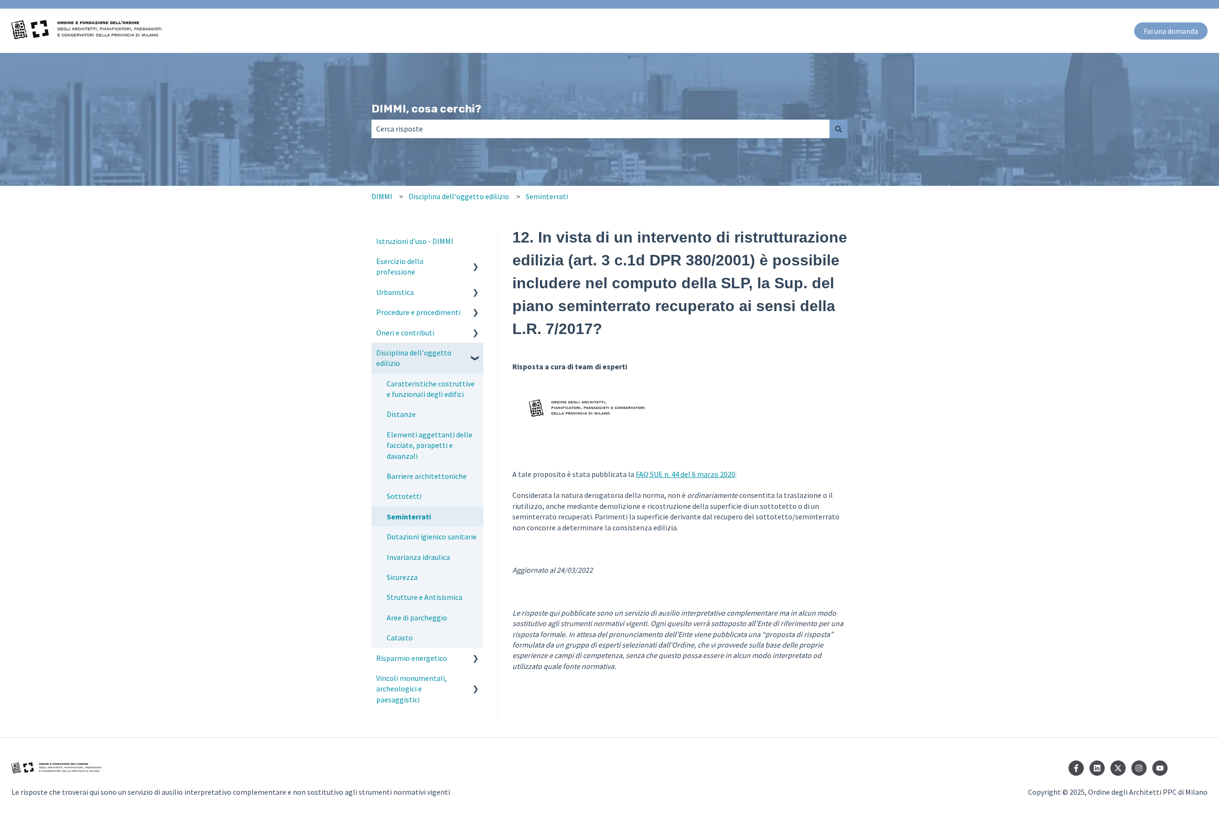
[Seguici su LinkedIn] (1097, 768)
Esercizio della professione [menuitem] (399, 266)
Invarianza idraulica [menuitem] (418, 557)
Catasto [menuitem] (400, 637)
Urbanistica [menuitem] (395, 292)
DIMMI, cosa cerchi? (426, 108)
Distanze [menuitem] (401, 414)
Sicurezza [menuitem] (402, 577)
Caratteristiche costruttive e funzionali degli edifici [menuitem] (431, 389)
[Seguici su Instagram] (1139, 768)
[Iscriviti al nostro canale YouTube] (1160, 768)
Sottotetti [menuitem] (404, 496)
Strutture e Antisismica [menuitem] (424, 597)
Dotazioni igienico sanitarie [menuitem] (432, 536)
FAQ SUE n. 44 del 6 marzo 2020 (685, 474)
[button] (475, 262)
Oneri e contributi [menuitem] (405, 332)
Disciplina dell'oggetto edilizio (459, 196)
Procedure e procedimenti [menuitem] (418, 312)
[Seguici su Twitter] (1118, 768)
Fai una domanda (1171, 31)
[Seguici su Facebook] (1076, 768)
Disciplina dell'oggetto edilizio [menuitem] (413, 358)
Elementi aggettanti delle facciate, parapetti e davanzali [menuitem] (429, 445)
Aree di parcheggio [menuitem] (417, 617)
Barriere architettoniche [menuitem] (427, 476)
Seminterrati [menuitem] (409, 516)
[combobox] (600, 129)
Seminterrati (547, 196)
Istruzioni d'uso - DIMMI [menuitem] (414, 241)
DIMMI (381, 196)
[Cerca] (838, 129)
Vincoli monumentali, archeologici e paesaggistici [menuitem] (411, 688)
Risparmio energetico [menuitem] (411, 658)
